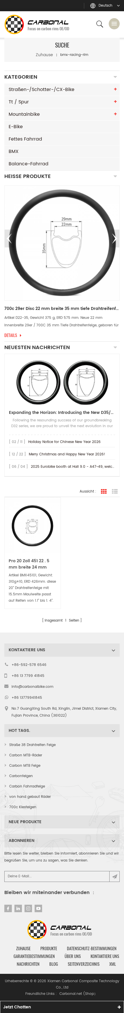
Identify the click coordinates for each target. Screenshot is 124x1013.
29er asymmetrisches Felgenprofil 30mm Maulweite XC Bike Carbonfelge (65, 309)
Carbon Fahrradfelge (27, 786)
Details (14, 335)
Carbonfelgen (21, 776)
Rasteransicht (103, 491)
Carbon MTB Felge (24, 765)
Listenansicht (114, 491)
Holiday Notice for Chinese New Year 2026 (64, 442)
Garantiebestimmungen (34, 956)
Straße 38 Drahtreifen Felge (32, 745)
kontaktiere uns (105, 956)
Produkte (48, 948)
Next (114, 238)
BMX (13, 151)
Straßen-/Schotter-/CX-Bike (41, 89)
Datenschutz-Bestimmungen (92, 948)
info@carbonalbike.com (32, 687)
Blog (53, 964)
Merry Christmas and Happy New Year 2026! (67, 454)
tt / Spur (19, 102)
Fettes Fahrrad (25, 139)
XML (112, 964)
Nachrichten (28, 964)
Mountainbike (24, 114)
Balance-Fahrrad (28, 164)
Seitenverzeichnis (83, 964)
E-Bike (16, 126)
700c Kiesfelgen (22, 807)
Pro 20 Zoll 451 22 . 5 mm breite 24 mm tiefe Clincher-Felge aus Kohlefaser (29, 564)
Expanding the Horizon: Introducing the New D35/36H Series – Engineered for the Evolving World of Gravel (62, 412)
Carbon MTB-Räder (25, 755)
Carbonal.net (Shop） (78, 994)
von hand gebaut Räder (30, 797)
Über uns (73, 956)
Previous (9, 238)
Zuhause (44, 55)
